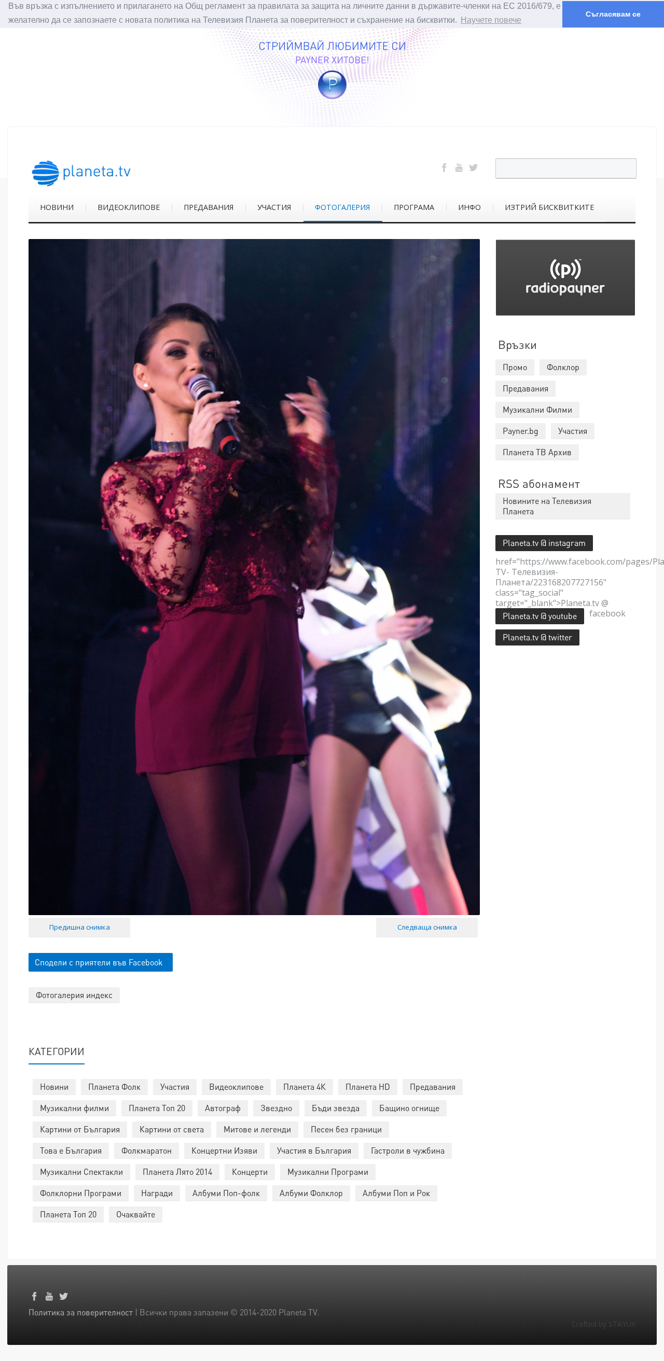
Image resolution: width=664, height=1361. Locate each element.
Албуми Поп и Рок (396, 1192)
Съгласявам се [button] (613, 14)
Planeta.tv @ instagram (544, 542)
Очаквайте (135, 1214)
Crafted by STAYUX (603, 1324)
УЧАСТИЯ (274, 207)
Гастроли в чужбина (408, 1150)
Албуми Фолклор (311, 1192)
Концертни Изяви (224, 1150)
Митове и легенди (257, 1129)
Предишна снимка (79, 927)
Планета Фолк (114, 1086)
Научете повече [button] (491, 20)
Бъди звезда (335, 1107)
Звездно (276, 1107)
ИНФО (469, 207)
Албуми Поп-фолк (226, 1192)
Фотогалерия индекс (74, 994)
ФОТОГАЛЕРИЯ (342, 207)
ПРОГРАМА (414, 207)
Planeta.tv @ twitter (537, 637)
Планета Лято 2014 (177, 1171)
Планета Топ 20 (157, 1107)
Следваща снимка (427, 927)
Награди (157, 1192)
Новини (54, 1086)
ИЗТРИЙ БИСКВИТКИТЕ (549, 207)
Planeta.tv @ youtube (540, 615)
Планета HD (367, 1086)
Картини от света (172, 1129)
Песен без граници (346, 1129)
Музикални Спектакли (81, 1171)
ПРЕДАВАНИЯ (208, 207)
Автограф (223, 1107)
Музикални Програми (327, 1171)
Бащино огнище (409, 1107)
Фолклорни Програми (80, 1192)
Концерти (250, 1171)
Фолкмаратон (146, 1150)
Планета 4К (304, 1086)
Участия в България (314, 1150)
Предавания (432, 1086)
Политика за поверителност (81, 1312)
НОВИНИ (57, 207)
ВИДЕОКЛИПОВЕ (129, 207)
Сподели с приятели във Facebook (99, 962)
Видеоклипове (236, 1086)
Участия (174, 1086)
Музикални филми (74, 1107)
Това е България (71, 1150)
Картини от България (80, 1129)
